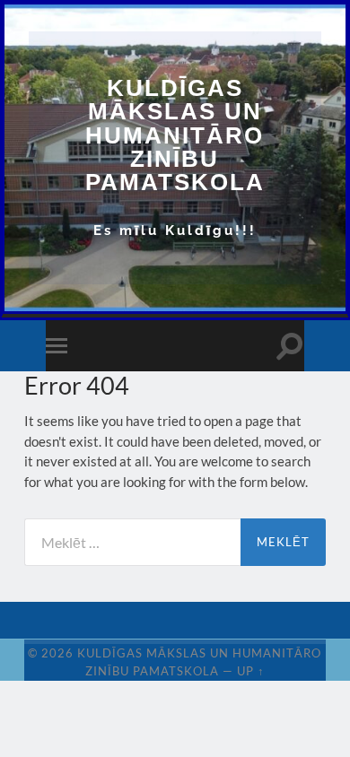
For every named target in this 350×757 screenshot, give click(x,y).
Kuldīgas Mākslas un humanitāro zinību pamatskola (175, 135)
